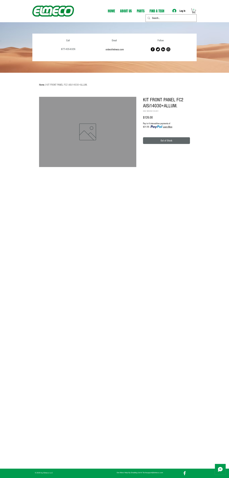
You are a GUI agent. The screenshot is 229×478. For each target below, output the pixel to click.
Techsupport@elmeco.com (152, 472)
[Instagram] (168, 49)
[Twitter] (158, 49)
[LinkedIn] (163, 49)
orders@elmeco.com (115, 49)
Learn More (167, 127)
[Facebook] (153, 49)
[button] (194, 11)
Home (41, 84)
